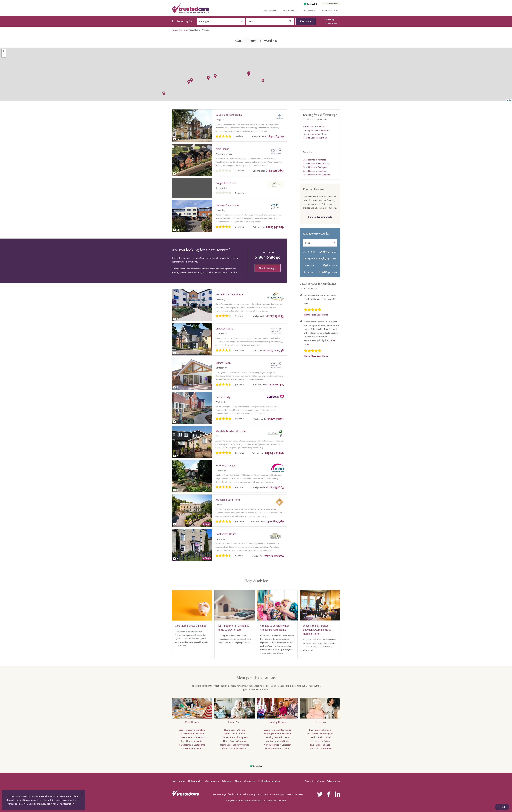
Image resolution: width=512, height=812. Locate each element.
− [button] (4, 55)
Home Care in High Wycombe (234, 744)
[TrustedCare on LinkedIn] (337, 794)
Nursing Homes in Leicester (277, 744)
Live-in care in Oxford (320, 737)
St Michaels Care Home (228, 115)
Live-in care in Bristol (320, 741)
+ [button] (4, 51)
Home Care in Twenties (314, 126)
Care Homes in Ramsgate (315, 167)
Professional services (269, 781)
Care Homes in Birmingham (192, 729)
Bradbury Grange (225, 465)
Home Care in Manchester (234, 748)
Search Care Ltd (257, 800)
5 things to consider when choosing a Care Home (274, 628)
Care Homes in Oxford (192, 748)
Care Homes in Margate (314, 159)
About (238, 781)
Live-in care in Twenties (314, 134)
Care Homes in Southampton (192, 737)
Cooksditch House (225, 534)
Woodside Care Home (227, 500)
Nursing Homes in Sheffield (277, 733)
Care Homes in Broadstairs (316, 163)
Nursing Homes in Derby (277, 741)
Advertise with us (331, 3)
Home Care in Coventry (234, 741)
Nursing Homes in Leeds (277, 737)
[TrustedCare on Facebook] (328, 794)
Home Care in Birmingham (235, 737)
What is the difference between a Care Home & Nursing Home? (317, 630)
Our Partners (309, 10)
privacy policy (45, 803)
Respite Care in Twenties (315, 137)
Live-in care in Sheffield (320, 748)
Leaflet (509, 100)
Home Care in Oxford (234, 729)
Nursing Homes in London (277, 748)
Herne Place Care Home (229, 294)
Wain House (222, 149)
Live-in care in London (320, 729)
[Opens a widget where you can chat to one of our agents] (502, 807)
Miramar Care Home (227, 205)
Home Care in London (234, 733)
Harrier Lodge (223, 397)
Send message (267, 268)
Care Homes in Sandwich (315, 170)
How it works (269, 10)
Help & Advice (289, 10)
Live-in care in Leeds (320, 744)
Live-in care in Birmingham (320, 733)
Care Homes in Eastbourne (192, 744)
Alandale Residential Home (230, 431)
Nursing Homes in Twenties (316, 130)
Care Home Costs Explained (190, 626)
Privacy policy (333, 781)
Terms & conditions (314, 781)
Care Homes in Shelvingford (316, 174)
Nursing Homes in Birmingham (277, 729)
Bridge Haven (223, 363)
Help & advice (195, 781)
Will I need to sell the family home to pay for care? (233, 628)
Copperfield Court (225, 183)
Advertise (227, 781)
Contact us (249, 781)
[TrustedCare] (190, 8)
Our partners (212, 781)
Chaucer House (224, 328)
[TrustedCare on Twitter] (320, 794)
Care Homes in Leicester (192, 733)
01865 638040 (268, 257)
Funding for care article (320, 216)
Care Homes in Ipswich (192, 741)
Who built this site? (277, 800)
